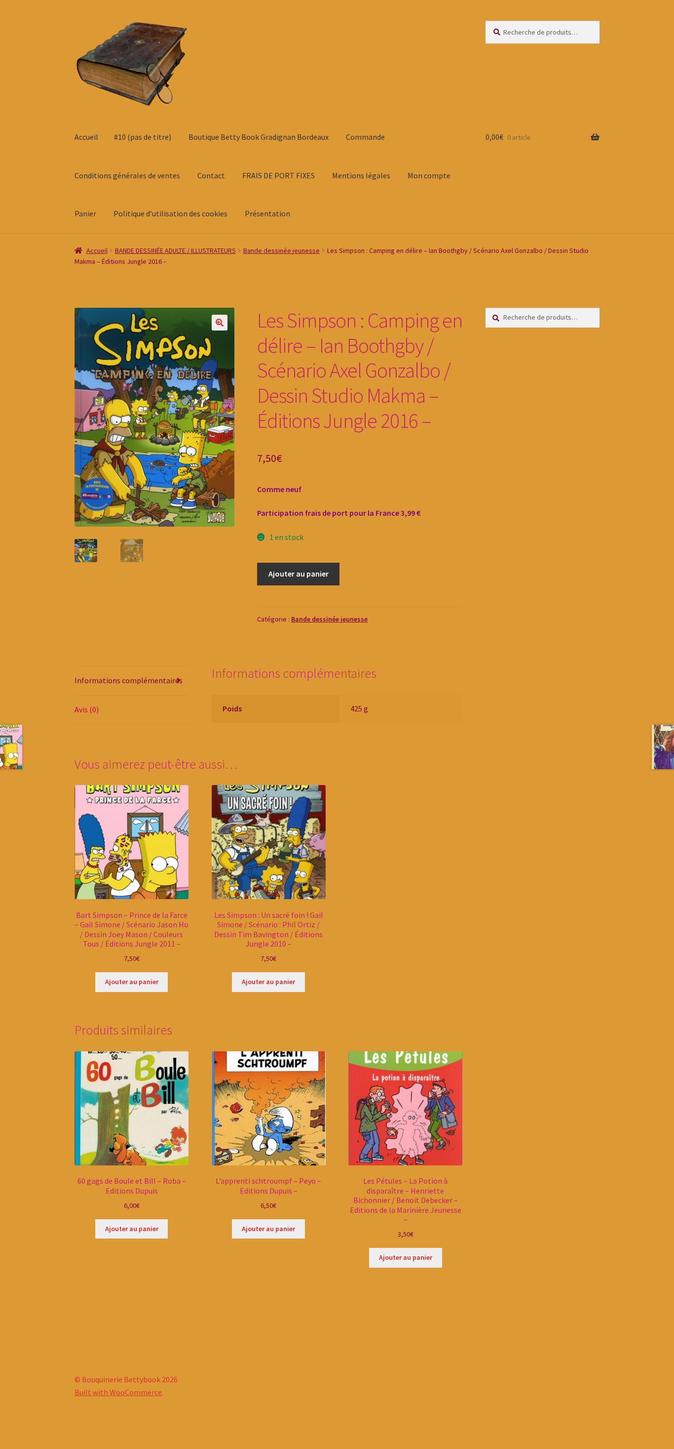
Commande (365, 137)
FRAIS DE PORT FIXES (278, 175)
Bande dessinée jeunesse (281, 250)
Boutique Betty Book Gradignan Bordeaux (258, 137)
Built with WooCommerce (118, 1392)
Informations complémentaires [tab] (129, 680)
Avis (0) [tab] (87, 709)
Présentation (267, 213)
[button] (219, 323)
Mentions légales (361, 175)
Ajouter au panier (298, 574)
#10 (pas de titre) (142, 137)
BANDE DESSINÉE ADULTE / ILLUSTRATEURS (175, 250)
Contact (211, 175)
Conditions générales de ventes (127, 175)
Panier (85, 213)
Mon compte (429, 175)
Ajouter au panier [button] (131, 981)
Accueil (86, 137)
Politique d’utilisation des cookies (170, 213)
